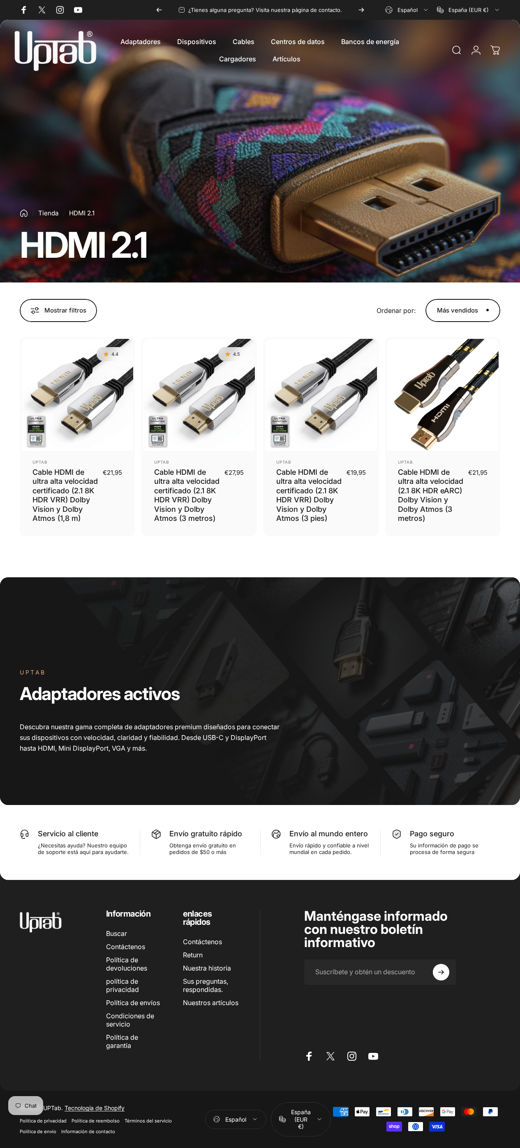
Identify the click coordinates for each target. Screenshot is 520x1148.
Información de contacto (88, 1131)
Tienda (48, 213)
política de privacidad (122, 985)
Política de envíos (133, 1003)
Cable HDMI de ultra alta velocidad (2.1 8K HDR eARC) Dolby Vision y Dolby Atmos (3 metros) (430, 495)
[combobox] (407, 10)
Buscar (116, 933)
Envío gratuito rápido (205, 833)
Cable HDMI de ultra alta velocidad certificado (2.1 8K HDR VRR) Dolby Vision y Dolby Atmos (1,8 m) (65, 495)
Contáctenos (125, 947)
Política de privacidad (43, 1121)
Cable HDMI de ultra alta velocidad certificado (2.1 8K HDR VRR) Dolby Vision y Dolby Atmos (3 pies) (309, 495)
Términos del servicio (148, 1121)
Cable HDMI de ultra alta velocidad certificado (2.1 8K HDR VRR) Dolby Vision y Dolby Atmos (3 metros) (187, 495)
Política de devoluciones (126, 964)
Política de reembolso (96, 1121)
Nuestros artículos (210, 1003)
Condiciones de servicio (130, 1020)
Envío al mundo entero (328, 833)
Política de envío (38, 1131)
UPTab (40, 462)
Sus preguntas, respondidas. (205, 985)
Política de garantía (122, 1041)
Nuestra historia (207, 968)
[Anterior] (159, 10)
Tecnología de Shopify (95, 1107)
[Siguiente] (361, 10)
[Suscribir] (441, 972)
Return (193, 955)
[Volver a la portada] (24, 213)
